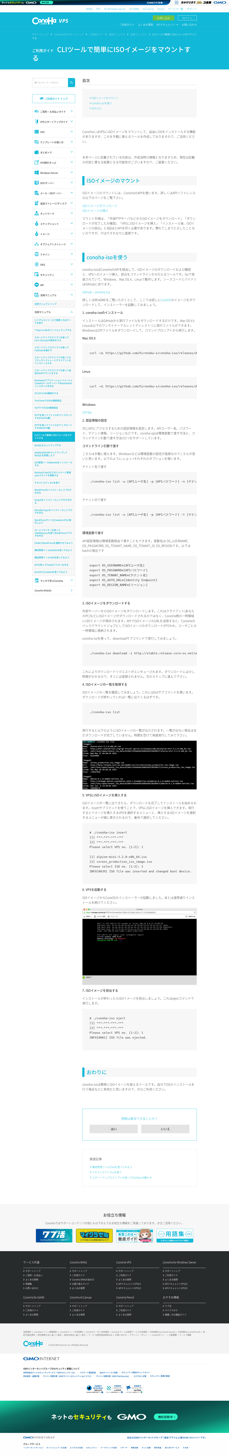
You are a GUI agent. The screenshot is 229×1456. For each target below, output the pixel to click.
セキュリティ (91, 1448)
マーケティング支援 (109, 1448)
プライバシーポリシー (139, 1334)
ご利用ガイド (126, 24)
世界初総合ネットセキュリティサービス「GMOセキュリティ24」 (49, 1372)
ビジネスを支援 (76, 1448)
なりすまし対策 (140, 1376)
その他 (185, 1448)
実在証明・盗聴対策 (31, 1376)
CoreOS (166, 300)
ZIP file (87, 412)
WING (89, 9)
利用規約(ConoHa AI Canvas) (162, 1331)
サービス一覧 (175, 9)
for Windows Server (115, 9)
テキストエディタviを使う (107, 1172)
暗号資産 (157, 1448)
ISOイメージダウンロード (100, 205)
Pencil (161, 9)
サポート (192, 9)
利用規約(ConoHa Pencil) (189, 1331)
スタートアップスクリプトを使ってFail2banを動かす (122, 1177)
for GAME (134, 9)
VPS (98, 9)
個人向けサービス (172, 1448)
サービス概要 (185, 1334)
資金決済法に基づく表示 (75, 1334)
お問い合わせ (189, 24)
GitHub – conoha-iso (96, 292)
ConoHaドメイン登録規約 (45, 1331)
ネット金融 (146, 1448)
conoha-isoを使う (102, 103)
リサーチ (123, 1448)
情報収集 (134, 1448)
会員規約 (27, 1331)
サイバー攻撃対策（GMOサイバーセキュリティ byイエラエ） (67, 1376)
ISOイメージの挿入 (95, 210)
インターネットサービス (33, 1448)
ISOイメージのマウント (105, 98)
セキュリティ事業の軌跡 (160, 1376)
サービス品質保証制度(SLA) (100, 1334)
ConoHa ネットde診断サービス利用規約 (129, 1331)
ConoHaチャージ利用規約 (71, 1331)
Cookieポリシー (159, 1334)
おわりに (97, 108)
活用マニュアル (117, 34)
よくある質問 (145, 24)
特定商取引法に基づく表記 (49, 1334)
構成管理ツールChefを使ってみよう (112, 1167)
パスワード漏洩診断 (88, 1372)
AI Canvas (148, 9)
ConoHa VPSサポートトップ (69, 34)
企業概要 (173, 1334)
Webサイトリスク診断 (109, 1372)
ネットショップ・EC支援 (57, 1448)
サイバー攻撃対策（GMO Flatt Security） (113, 1376)
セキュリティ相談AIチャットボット (135, 1372)
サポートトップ (40, 34)
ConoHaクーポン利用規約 (97, 1331)
